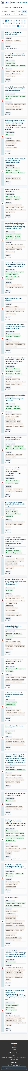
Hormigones (20, 974)
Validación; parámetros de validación (13, 299)
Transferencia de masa (10, 1023)
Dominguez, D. (10, 373)
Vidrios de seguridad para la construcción (14, 727)
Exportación (18, 615)
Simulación (18, 681)
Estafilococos (16, 209)
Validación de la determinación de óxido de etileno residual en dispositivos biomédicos (15, 88)
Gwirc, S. (16, 511)
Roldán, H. (9, 170)
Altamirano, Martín (11, 962)
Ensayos (17, 930)
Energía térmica (20, 970)
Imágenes (24, 677)
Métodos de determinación (17, 71)
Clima (20, 937)
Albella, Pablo (10, 833)
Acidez (19, 1020)
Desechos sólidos (9, 344)
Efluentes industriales (10, 419)
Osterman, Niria (10, 669)
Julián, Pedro (10, 671)
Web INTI (14, 1055)
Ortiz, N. (18, 236)
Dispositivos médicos (10, 109)
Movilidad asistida (20, 522)
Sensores (18, 677)
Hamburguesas (9, 563)
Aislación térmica (9, 977)
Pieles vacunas (15, 342)
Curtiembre (8, 342)
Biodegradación (9, 426)
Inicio (21, 14)
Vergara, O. (22, 172)
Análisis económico (19, 565)
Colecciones (14, 1047)
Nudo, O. (9, 733)
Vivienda (7, 881)
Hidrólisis (13, 384)
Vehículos (13, 522)
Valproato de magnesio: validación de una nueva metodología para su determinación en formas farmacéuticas (13, 471)
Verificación (13, 715)
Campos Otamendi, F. (12, 172)
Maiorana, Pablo (21, 769)
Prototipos (20, 524)
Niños (15, 524)
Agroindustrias (19, 454)
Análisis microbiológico (10, 205)
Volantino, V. (10, 876)
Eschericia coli (9, 209)
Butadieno (8, 71)
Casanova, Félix (20, 835)
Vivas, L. (17, 276)
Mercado (13, 809)
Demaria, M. (10, 196)
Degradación (13, 346)
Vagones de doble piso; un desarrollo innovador (13, 33)
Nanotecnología (14, 846)
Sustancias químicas (10, 309)
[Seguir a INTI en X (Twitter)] (8, 1065)
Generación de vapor (10, 967)
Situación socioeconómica (11, 806)
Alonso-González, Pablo (12, 831)
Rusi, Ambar (10, 590)
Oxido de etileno (9, 104)
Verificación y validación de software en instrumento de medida (14, 694)
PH (24, 1023)
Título (24, 11)
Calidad (15, 563)
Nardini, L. (16, 480)
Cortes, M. (9, 199)
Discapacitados (9, 524)
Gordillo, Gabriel (10, 1007)
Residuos (8, 416)
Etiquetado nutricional (16, 178)
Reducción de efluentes (11, 421)
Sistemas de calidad (10, 145)
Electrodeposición (9, 1018)
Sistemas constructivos (11, 886)
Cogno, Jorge (10, 134)
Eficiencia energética (10, 615)
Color (7, 568)
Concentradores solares (11, 974)
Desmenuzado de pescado (11, 561)
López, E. (9, 480)
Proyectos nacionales (10, 920)
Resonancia (17, 851)
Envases (7, 76)
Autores (13, 11)
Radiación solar (9, 972)
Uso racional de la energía (11, 603)
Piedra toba (21, 928)
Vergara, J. (19, 373)
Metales (11, 1015)
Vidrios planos (9, 741)
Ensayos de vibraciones (20, 646)
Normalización (21, 715)
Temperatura (21, 780)
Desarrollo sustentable (10, 457)
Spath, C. (9, 168)
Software (18, 140)
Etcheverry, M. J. (11, 63)
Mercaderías (19, 777)
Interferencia (8, 853)
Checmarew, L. (10, 873)
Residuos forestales (10, 454)
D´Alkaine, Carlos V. (11, 1010)
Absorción (8, 979)
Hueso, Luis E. (10, 838)
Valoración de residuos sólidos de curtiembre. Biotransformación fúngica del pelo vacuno (15, 326)
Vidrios (7, 739)
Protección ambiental (10, 935)
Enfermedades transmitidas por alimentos (14, 287)
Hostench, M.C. (10, 272)
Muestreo (23, 209)
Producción (8, 598)
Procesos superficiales (20, 1018)
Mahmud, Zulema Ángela (12, 1005)
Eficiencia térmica (18, 977)
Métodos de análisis (10, 311)
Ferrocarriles (17, 40)
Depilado (19, 414)
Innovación (8, 43)
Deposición (19, 1023)
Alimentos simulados (16, 73)
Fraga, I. (9, 98)
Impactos (8, 744)
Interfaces (12, 681)
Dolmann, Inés (18, 905)
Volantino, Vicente (11, 903)
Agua (13, 247)
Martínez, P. (9, 635)
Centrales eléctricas (18, 972)
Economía (8, 809)
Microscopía (17, 848)
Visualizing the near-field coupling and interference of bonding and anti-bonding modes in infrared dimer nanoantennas (15, 822)
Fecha (19, 11)
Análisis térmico (9, 648)
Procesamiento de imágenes (18, 679)
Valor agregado (19, 558)
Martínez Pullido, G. (19, 446)
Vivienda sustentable (11, 897)
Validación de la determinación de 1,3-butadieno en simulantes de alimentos (15, 55)
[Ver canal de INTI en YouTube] (17, 1065)
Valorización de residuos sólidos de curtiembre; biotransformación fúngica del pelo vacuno (15, 397)
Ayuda (8, 14)
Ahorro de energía (9, 605)
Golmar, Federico (20, 833)
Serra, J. (9, 448)
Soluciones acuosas (20, 247)
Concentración (15, 306)
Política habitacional (10, 925)
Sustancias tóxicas (20, 311)
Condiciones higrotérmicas (11, 937)
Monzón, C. (9, 276)
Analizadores (21, 712)
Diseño (18, 641)
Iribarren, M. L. (10, 236)
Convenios (22, 920)
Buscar (5, 11)
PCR (7, 285)
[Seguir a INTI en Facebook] (11, 1065)
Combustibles (17, 596)
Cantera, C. (16, 334)
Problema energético (10, 610)
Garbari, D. (17, 170)
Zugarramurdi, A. (18, 553)
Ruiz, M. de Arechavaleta (12, 96)
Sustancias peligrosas (10, 313)
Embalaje (13, 775)
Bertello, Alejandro (11, 704)
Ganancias (19, 809)
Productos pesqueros (10, 558)
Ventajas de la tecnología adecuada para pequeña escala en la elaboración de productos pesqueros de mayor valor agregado (15, 541)
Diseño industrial (9, 40)
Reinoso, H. (17, 336)
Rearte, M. (9, 446)
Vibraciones (18, 644)
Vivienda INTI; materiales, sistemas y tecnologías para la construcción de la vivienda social (15, 866)
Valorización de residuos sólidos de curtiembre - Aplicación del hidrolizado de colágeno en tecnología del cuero (15, 360)
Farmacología (9, 488)
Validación (8, 73)
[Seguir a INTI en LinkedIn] (20, 1065)
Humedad (8, 782)
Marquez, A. (18, 550)
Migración (13, 76)
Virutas (23, 381)
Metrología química (10, 251)
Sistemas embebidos (10, 140)
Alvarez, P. (18, 238)
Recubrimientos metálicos (11, 1020)
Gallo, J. (16, 483)
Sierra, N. (17, 368)
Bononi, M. (16, 168)
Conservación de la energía (11, 608)
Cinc (7, 1015)
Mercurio (8, 244)
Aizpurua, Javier (20, 838)
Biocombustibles (9, 596)
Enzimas (21, 426)
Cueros (7, 414)
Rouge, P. (9, 483)
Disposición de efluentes (20, 344)
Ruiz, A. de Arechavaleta (12, 65)
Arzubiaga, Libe (10, 835)
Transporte (19, 775)
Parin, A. (9, 553)
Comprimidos (19, 491)
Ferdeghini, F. (10, 513)
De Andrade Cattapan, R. (12, 274)
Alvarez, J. (9, 633)
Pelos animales (9, 423)
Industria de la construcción (11, 916)
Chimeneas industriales (11, 641)
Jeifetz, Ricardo (21, 903)
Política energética (15, 600)
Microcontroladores (10, 677)
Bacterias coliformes (10, 212)
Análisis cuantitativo (10, 207)
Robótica (7, 522)
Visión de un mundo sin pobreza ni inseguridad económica (15, 794)
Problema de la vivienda (17, 923)
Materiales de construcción (16, 739)
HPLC (13, 491)
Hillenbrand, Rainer (11, 840)
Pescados (8, 178)
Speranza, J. (17, 199)
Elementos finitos (9, 646)
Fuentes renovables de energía (12, 612)
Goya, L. (9, 334)
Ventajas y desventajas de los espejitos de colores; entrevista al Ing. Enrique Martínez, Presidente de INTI (15, 581)
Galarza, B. (9, 336)
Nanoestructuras (9, 848)
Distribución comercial (10, 777)
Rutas (13, 782)
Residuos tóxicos (15, 106)
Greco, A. (18, 371)
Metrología (14, 143)
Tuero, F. (23, 448)
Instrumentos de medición (11, 147)
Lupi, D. (8, 511)
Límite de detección (20, 309)
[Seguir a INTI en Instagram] (14, 1065)
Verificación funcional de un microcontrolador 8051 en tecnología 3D (14, 661)
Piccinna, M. (18, 234)
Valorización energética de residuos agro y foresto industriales (13, 439)
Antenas (7, 846)
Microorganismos (19, 207)
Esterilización (19, 109)
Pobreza (20, 806)
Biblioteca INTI (14, 1059)
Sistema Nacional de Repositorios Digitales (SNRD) (14, 1057)
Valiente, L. (9, 234)
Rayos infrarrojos (9, 851)
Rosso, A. (23, 65)
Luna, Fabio (9, 905)
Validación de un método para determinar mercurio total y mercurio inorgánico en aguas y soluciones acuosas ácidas (15, 225)
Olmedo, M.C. (20, 272)
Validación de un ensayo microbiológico (12, 190)
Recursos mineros (9, 930)
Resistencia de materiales (18, 741)
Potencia (7, 715)
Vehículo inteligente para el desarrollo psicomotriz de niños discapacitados (15, 504)
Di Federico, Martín (21, 669)
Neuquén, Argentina (20, 925)
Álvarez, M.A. (10, 279)
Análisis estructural (10, 644)
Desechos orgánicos (18, 423)
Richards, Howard (11, 800)
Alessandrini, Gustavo (12, 702)
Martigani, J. (10, 371)
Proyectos (8, 526)
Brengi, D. (18, 513)
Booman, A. (9, 550)
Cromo (19, 381)
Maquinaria (21, 561)
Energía (22, 600)
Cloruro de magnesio (17, 488)
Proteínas (16, 426)
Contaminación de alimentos (15, 285)
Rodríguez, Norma (11, 769)
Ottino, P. (18, 196)
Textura (11, 568)
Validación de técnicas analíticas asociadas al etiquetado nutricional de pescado (15, 160)
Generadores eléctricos (11, 970)
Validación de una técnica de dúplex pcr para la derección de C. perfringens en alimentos (15, 264)
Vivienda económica (15, 881)
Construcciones (9, 884)
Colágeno (19, 384)
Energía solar (19, 967)
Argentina (8, 600)
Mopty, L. (16, 448)
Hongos (7, 346)
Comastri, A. (10, 516)
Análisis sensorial (9, 565)
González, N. (10, 238)
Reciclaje (8, 384)
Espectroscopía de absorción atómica (14, 249)
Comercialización (16, 598)
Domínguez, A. (18, 633)
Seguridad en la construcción (17, 744)
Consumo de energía (10, 939)
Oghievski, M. (20, 873)
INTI (22, 598)
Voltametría (16, 1015)
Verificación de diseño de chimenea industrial (13, 627)
